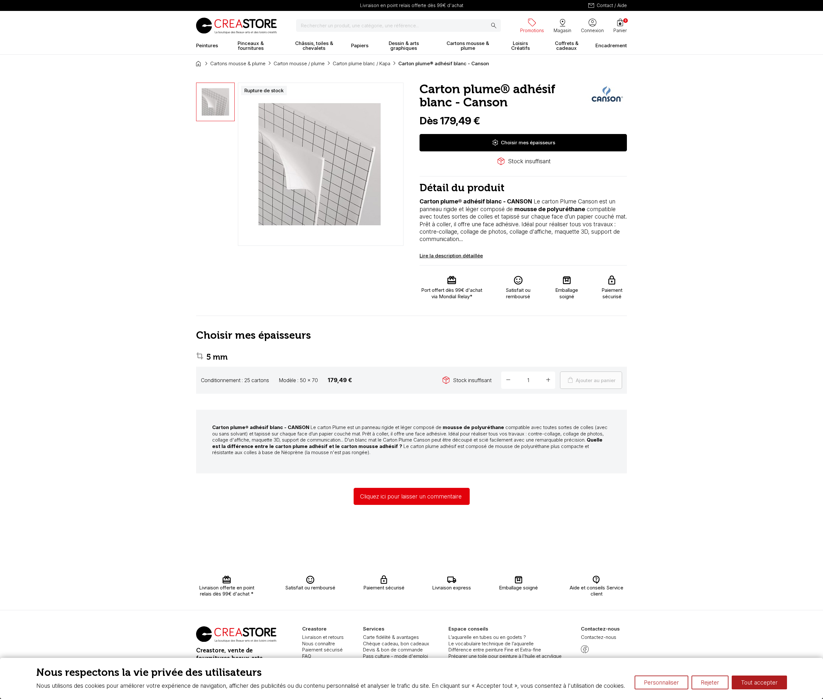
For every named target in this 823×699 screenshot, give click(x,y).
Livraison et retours (323, 637)
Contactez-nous (598, 637)
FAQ (306, 656)
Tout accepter (759, 682)
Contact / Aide (607, 5)
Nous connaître (318, 644)
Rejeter (710, 682)
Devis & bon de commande (393, 650)
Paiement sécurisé (322, 650)
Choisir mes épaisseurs (523, 142)
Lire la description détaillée (451, 256)
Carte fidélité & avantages (391, 637)
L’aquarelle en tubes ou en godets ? (487, 637)
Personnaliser (661, 682)
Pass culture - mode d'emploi (395, 656)
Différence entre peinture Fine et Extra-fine (494, 650)
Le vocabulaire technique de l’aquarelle (491, 644)
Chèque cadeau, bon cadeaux (396, 644)
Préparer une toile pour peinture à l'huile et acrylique (505, 656)
